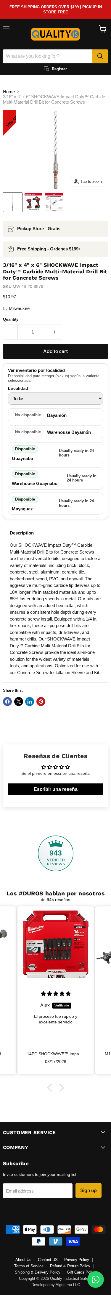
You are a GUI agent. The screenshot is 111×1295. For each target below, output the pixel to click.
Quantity (10, 319)
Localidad (18, 388)
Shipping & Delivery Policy (37, 1272)
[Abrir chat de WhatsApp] (95, 1279)
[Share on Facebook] (7, 701)
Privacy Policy (76, 1259)
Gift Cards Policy (81, 1272)
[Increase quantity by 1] (55, 332)
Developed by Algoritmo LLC (55, 1284)
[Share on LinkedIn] (29, 701)
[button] (51, 1087)
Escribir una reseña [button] (56, 789)
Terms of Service (29, 1266)
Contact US (48, 1259)
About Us (23, 1259)
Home (9, 91)
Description (22, 532)
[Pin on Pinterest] (40, 701)
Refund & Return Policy (70, 1266)
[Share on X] (18, 701)
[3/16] (12, 202)
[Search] (100, 56)
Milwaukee (19, 308)
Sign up (88, 1190)
